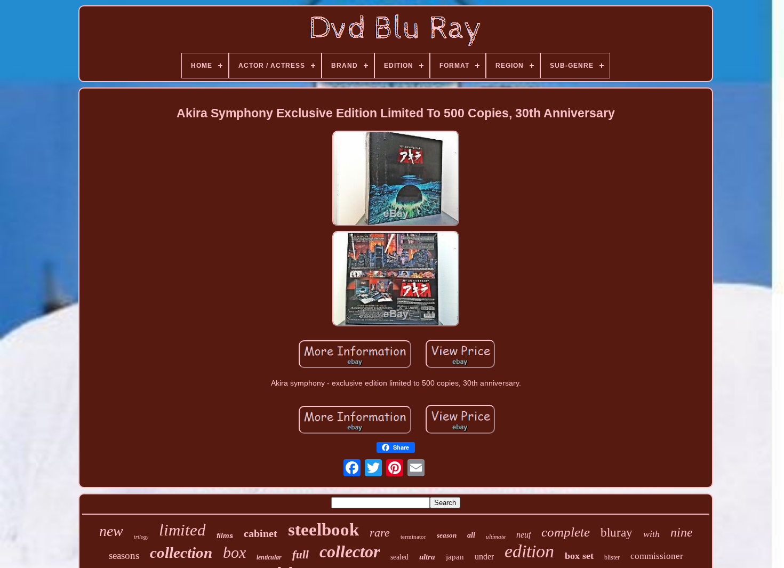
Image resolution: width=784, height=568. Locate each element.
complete (565, 532)
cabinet (260, 533)
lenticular (269, 557)
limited (182, 530)
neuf (523, 534)
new (111, 531)
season (447, 535)
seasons (124, 555)
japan (455, 557)
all (471, 535)
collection (181, 552)
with (651, 534)
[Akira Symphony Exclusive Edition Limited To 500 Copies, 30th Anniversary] (395, 179)
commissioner (656, 556)
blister (612, 557)
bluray (617, 532)
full (300, 554)
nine (681, 532)
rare (380, 532)
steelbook (323, 529)
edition (529, 551)
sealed (399, 557)
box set (579, 555)
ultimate (496, 536)
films (225, 536)
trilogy (141, 537)
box (234, 552)
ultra (427, 557)
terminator (413, 536)
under (484, 556)
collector (349, 551)
